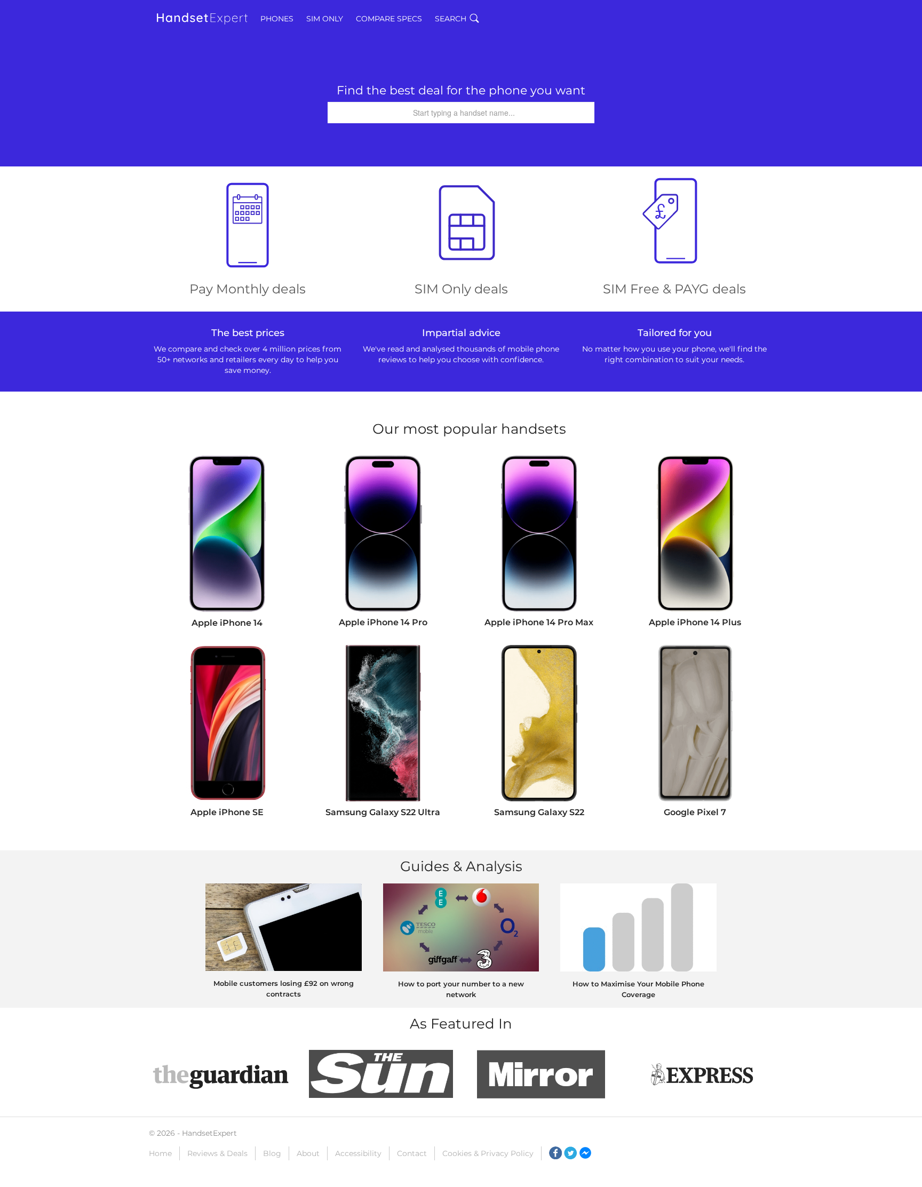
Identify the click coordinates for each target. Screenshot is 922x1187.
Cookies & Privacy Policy (488, 1153)
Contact (412, 1153)
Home (160, 1153)
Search (450, 18)
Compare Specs (389, 18)
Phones (276, 18)
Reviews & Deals (217, 1153)
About (308, 1153)
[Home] (202, 18)
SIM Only (324, 18)
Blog (272, 1153)
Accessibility (358, 1153)
